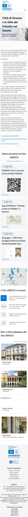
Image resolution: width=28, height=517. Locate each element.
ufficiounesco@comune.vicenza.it (15, 488)
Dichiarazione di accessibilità (14, 507)
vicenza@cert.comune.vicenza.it (15, 486)
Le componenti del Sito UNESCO (10, 136)
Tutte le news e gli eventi (14, 161)
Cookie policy (14, 513)
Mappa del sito (15, 515)
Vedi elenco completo (20, 341)
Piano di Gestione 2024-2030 (10, 143)
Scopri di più (5, 195)
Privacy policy (14, 511)
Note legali (14, 509)
